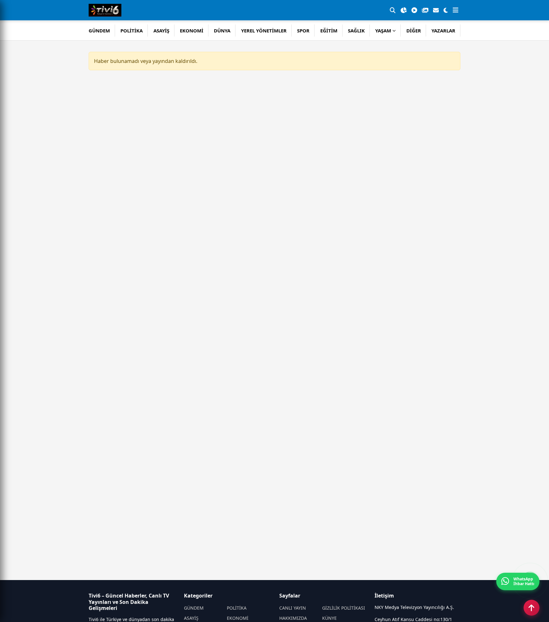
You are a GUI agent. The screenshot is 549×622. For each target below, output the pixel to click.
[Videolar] (414, 10)
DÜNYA (222, 30)
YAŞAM (383, 30)
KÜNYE (329, 618)
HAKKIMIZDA (293, 618)
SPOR (303, 30)
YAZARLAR (443, 30)
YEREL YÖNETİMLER (264, 30)
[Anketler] (403, 10)
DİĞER (413, 30)
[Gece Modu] (446, 10)
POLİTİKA (131, 30)
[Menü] (455, 10)
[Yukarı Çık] (531, 608)
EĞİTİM (328, 30)
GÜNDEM (99, 30)
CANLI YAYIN (292, 608)
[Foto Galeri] (425, 10)
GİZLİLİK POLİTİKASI (343, 608)
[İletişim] (436, 10)
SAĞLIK (356, 30)
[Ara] (392, 10)
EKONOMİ (191, 30)
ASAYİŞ (161, 30)
